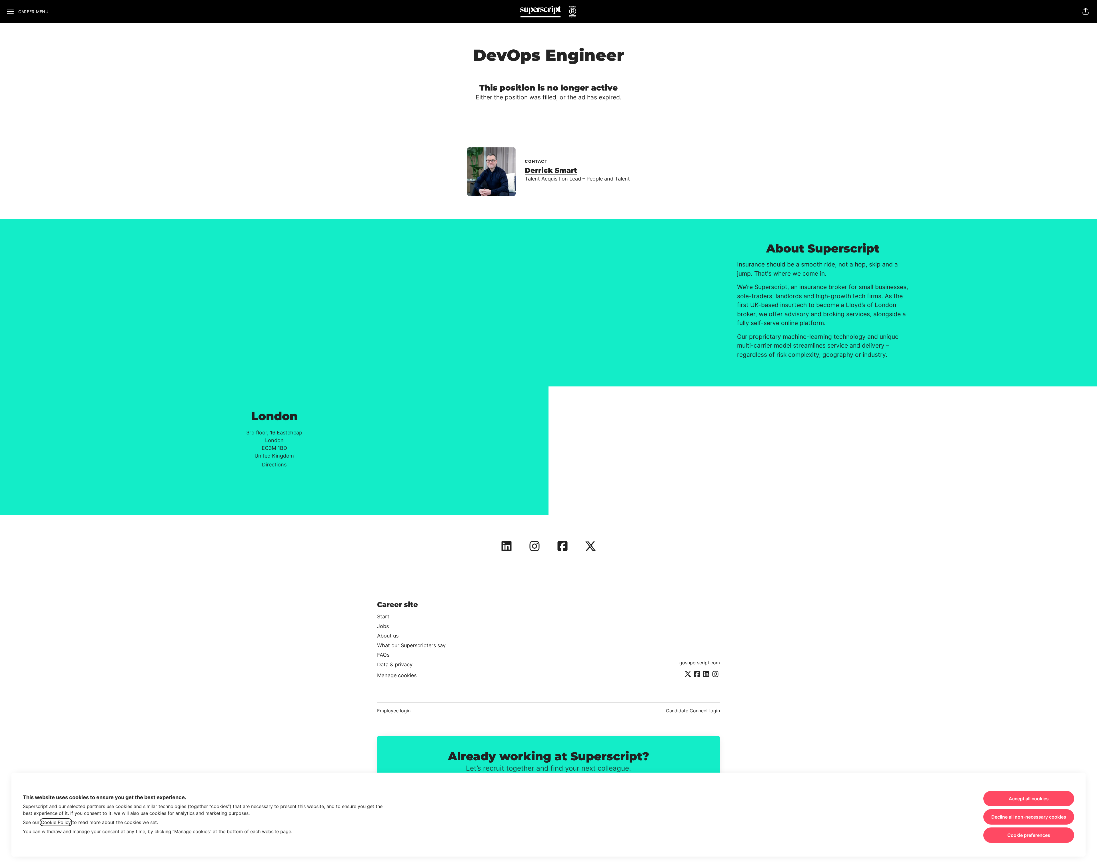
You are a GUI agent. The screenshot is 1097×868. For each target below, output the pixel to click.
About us (388, 636)
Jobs (383, 626)
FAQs (383, 655)
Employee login (394, 710)
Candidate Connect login (693, 710)
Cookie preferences (1028, 835)
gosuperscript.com (699, 662)
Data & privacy (395, 664)
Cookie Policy (56, 822)
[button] (1086, 11)
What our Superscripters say (411, 645)
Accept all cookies (1029, 798)
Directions (274, 465)
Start (383, 617)
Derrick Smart (551, 170)
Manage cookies (397, 675)
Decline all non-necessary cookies (1028, 817)
